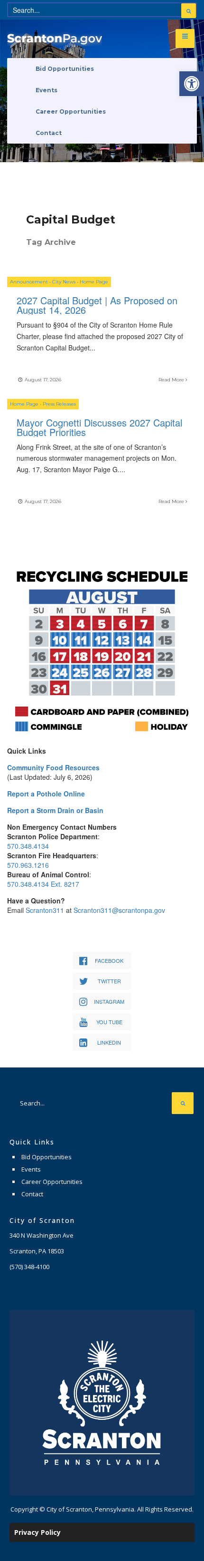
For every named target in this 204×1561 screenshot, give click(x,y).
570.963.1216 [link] (28, 865)
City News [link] (63, 282)
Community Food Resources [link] (53, 767)
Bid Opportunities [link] (65, 68)
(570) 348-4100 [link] (29, 1266)
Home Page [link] (94, 282)
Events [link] (46, 90)
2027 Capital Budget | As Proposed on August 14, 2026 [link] (97, 305)
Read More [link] (171, 380)
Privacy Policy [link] (37, 1532)
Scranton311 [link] (45, 910)
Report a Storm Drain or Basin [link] (55, 810)
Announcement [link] (29, 282)
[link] (191, 83)
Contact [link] (49, 132)
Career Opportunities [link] (71, 111)
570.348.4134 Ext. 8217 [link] (43, 884)
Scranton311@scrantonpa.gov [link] (119, 910)
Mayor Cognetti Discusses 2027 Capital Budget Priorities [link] (99, 427)
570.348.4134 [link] (28, 846)
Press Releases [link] (59, 404)
